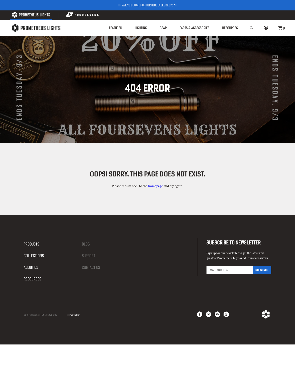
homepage (155, 186)
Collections (34, 255)
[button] (251, 28)
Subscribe (262, 270)
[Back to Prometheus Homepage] (31, 15)
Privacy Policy (73, 314)
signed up (139, 5)
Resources (32, 278)
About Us (31, 267)
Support (88, 255)
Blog (86, 244)
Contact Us (91, 267)
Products (31, 244)
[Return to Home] (36, 28)
